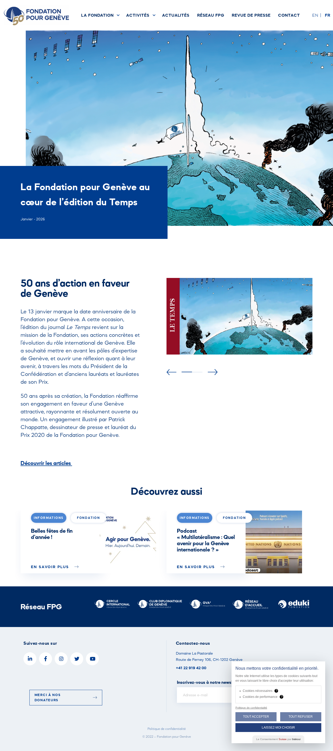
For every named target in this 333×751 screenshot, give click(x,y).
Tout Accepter (256, 716)
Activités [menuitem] (137, 15)
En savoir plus (51, 567)
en (315, 15)
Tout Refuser (301, 716)
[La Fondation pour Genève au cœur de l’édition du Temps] (128, 542)
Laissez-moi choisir (278, 727)
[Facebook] (45, 658)
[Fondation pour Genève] (36, 15)
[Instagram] (61, 658)
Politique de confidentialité (167, 728)
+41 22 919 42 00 (191, 668)
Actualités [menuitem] (175, 15)
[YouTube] (92, 658)
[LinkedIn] (29, 658)
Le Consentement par (278, 739)
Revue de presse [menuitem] (251, 15)
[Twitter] (76, 658)
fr (327, 15)
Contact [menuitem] (289, 15)
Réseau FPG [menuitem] (210, 15)
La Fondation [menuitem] (97, 15)
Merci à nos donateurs (48, 697)
